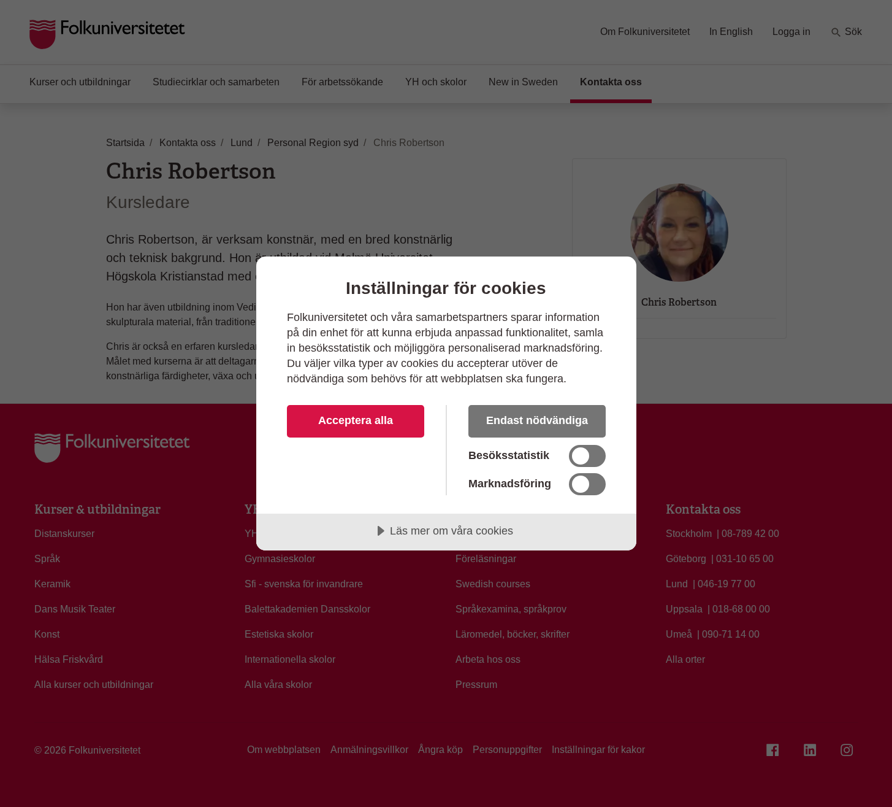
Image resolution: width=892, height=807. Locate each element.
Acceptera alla (355, 420)
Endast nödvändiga (537, 420)
